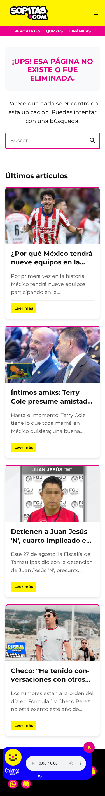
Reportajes (27, 31)
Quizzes (54, 31)
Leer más (23, 308)
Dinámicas (80, 31)
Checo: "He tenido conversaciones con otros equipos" (50, 679)
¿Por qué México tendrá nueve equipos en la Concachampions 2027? (51, 262)
